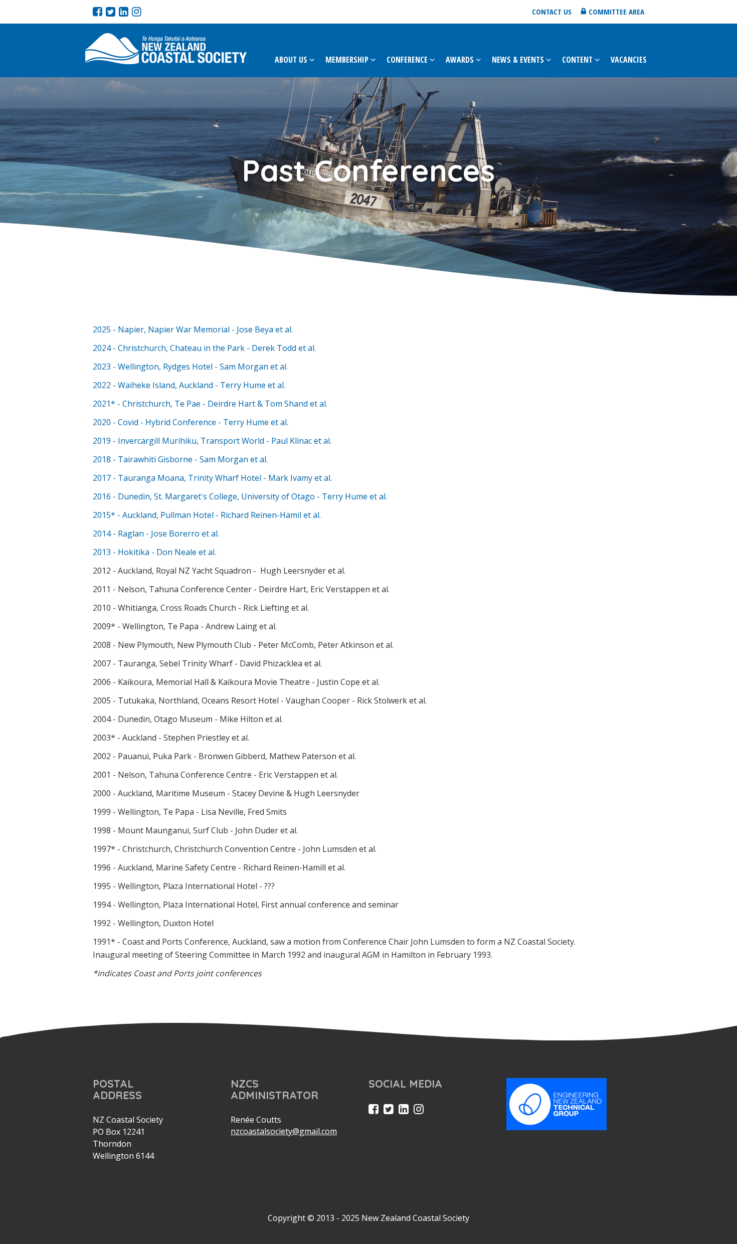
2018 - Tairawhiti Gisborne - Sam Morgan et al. (180, 459)
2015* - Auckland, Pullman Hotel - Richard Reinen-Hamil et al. (207, 514)
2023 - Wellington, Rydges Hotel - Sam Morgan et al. (190, 366)
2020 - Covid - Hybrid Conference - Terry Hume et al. (190, 422)
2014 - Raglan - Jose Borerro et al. (156, 533)
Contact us (552, 12)
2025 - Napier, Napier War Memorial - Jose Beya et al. (193, 329)
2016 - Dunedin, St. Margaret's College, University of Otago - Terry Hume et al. (240, 496)
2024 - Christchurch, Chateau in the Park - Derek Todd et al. (204, 347)
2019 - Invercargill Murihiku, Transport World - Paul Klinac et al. (213, 440)
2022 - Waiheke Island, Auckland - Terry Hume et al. (189, 385)
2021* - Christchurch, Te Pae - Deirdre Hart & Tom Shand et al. (210, 403)
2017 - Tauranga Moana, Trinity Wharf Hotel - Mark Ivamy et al (211, 477)
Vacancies (629, 59)
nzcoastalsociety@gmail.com (284, 1131)
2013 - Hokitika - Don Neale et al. (154, 552)
